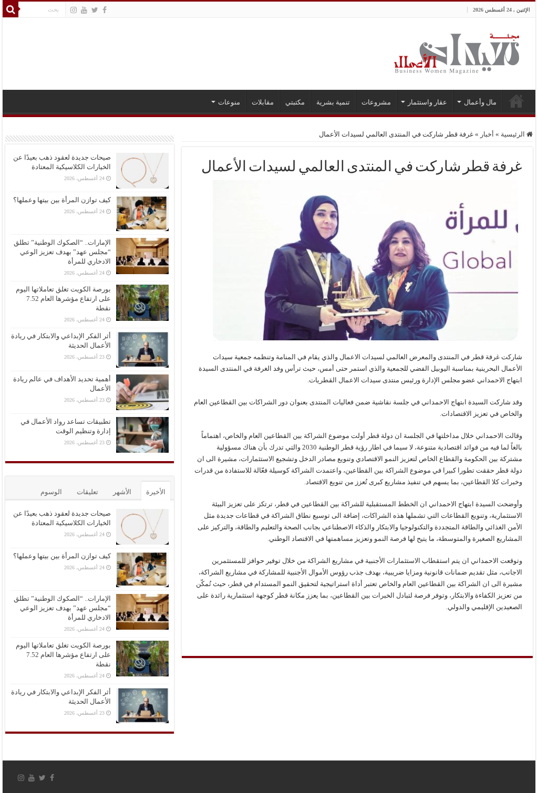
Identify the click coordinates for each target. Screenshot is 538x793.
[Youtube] (84, 10)
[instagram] (73, 10)
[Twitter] (94, 10)
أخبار (487, 134)
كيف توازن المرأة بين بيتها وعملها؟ (62, 200)
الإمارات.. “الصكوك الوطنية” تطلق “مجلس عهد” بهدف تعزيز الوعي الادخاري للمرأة (62, 251)
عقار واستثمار (427, 102)
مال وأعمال (480, 102)
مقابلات (263, 102)
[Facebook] (104, 10)
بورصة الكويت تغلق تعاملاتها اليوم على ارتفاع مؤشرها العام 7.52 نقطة (63, 298)
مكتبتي (295, 102)
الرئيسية (516, 101)
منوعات (229, 102)
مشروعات (376, 102)
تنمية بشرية (333, 102)
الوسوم (51, 492)
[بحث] (10, 9)
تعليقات (87, 492)
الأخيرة (155, 492)
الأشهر (122, 492)
